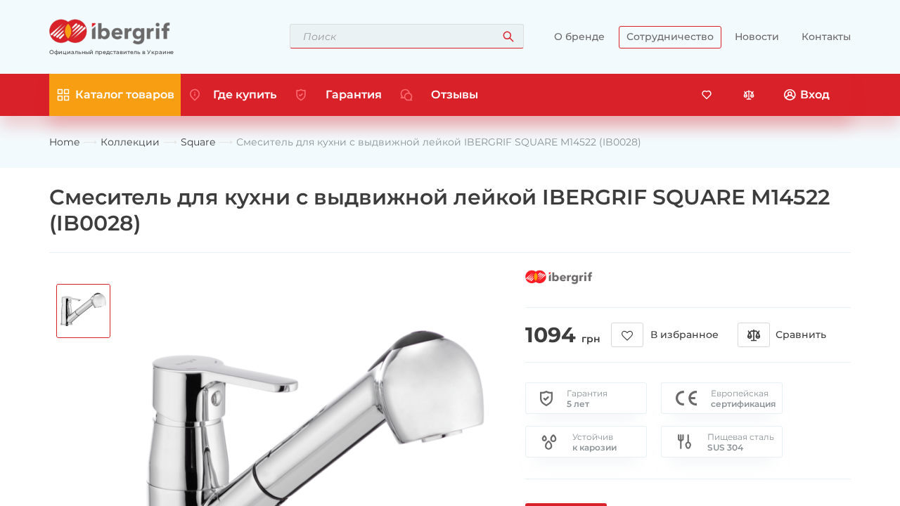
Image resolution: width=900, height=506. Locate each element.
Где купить (244, 94)
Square (198, 142)
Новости (757, 36)
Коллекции (130, 142)
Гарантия (354, 94)
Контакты (826, 36)
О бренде (579, 36)
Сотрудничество (670, 37)
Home (64, 142)
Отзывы (454, 94)
